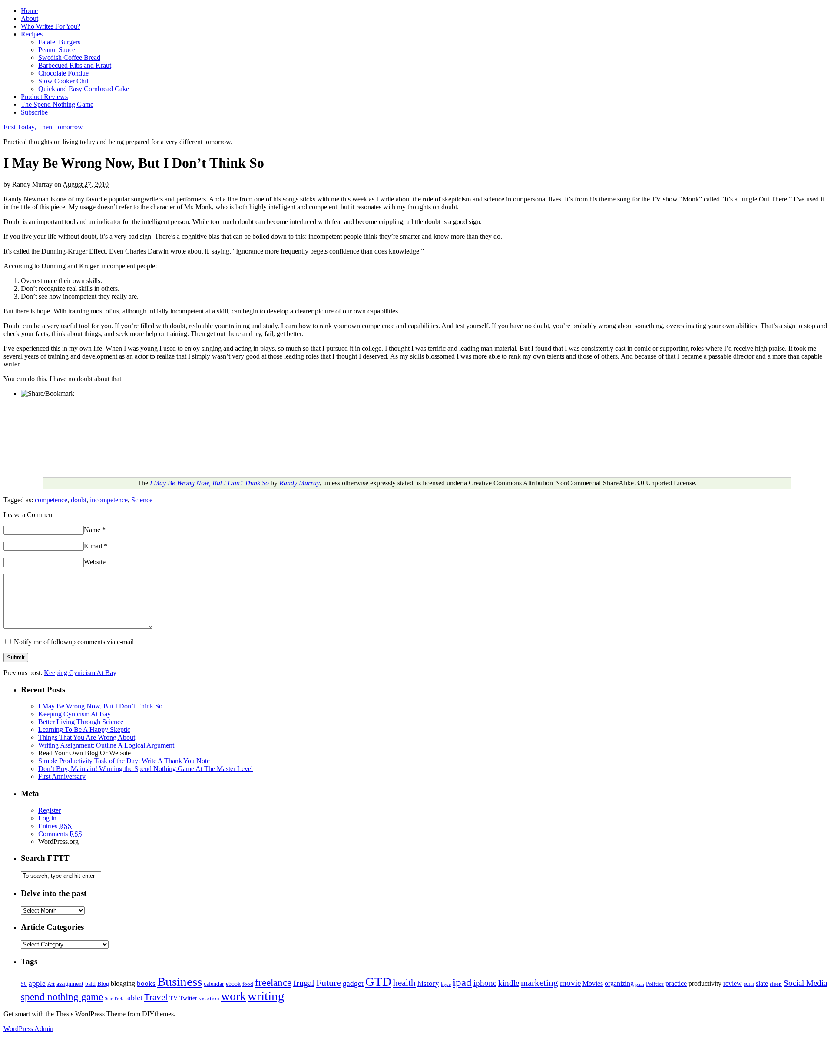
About (29, 18)
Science (141, 500)
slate (762, 983)
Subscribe (34, 112)
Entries (55, 826)
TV (173, 998)
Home (29, 10)
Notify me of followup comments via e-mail (74, 642)
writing (266, 996)
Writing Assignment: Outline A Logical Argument (106, 745)
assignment (69, 983)
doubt (78, 500)
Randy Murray (299, 483)
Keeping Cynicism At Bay (80, 672)
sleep (776, 984)
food (247, 984)
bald (90, 983)
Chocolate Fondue (63, 73)
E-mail (95, 546)
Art (51, 984)
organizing (619, 983)
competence (51, 500)
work (233, 996)
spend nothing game (62, 997)
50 (24, 984)
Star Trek (114, 998)
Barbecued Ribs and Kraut (74, 65)
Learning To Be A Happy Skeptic (84, 729)
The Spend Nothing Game (57, 104)
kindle (508, 983)
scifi (749, 983)
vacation (209, 998)
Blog (103, 983)
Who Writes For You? (50, 26)
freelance (273, 982)
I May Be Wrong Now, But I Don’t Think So (209, 483)
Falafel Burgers (59, 42)
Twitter (188, 998)
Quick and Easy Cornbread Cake (83, 88)
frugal (303, 983)
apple (37, 983)
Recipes (32, 34)
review (732, 983)
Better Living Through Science (80, 721)
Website (95, 562)
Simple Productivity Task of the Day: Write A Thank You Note (124, 760)
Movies (592, 983)
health (404, 983)
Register (49, 810)
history (428, 983)
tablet (133, 997)
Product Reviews (44, 96)
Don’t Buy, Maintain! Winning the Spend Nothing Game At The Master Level (145, 768)
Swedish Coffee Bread (69, 57)
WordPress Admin (28, 1028)
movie (570, 983)
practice (676, 983)
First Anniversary (62, 776)
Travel (156, 997)
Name (95, 530)
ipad (462, 982)
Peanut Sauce (56, 49)
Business (179, 981)
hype (446, 984)
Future (328, 982)
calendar (214, 983)
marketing (539, 983)
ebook (233, 983)
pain (639, 984)
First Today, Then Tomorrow (43, 127)
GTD (378, 981)
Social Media (805, 983)
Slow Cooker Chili (64, 81)
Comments (60, 833)
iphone (484, 983)
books (146, 983)
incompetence (109, 500)
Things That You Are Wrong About (86, 737)
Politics (655, 984)
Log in (47, 818)
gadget (353, 983)
